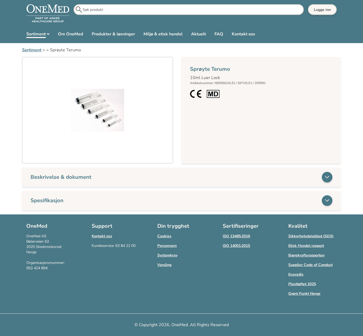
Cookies (164, 236)
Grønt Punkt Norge (304, 293)
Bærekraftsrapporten (306, 255)
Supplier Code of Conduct (310, 264)
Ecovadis (295, 274)
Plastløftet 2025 (302, 284)
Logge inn (322, 9)
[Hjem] (47, 13)
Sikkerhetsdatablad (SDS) (311, 236)
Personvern (167, 245)
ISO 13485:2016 (236, 236)
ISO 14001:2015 (236, 245)
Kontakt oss (102, 236)
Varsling (164, 264)
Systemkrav (167, 255)
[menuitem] (38, 35)
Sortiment (31, 50)
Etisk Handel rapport (306, 245)
